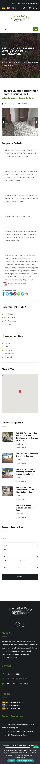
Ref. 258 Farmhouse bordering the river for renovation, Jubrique (25, 471)
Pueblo (4, 550)
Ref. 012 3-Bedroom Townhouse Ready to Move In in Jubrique (25, 490)
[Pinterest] (15, 294)
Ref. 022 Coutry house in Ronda (15, 735)
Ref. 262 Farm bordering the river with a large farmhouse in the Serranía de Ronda (27, 437)
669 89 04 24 (10, 702)
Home (4, 59)
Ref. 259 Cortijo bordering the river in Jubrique (27, 454)
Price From (5, 561)
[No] (37, 756)
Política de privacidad (25, 761)
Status (4, 539)
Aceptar (11, 761)
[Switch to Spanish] (4, 8)
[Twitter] (7, 294)
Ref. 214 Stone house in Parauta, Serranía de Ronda (26, 507)
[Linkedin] (11, 294)
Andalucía (6, 98)
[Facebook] (15, 8)
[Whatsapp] (18, 294)
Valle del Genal (27, 98)
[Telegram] (22, 294)
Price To (22, 561)
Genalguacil (15, 98)
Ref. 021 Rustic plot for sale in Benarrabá (19, 731)
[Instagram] (13, 8)
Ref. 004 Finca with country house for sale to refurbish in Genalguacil (19, 726)
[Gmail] (26, 294)
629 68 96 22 (10, 708)
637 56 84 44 (10, 705)
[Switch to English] (8, 8)
